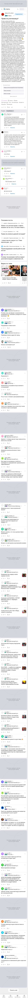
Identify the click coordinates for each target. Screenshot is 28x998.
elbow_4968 (6, 254)
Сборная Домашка (12, 517)
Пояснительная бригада (14, 246)
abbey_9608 (6, 246)
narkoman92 (6, 238)
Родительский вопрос (13, 238)
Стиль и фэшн (11, 809)
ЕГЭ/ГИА (10, 854)
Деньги (9, 737)
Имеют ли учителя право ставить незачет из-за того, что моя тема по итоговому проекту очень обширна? (13, 227)
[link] (10, 275)
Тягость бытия (11, 529)
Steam (9, 323)
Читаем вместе (12, 947)
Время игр (9, 374)
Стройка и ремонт (12, 254)
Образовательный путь (10, 15)
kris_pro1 (5, 231)
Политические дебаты (13, 342)
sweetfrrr (5, 223)
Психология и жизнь (13, 820)
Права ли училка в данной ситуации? (13, 234)
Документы (10, 231)
